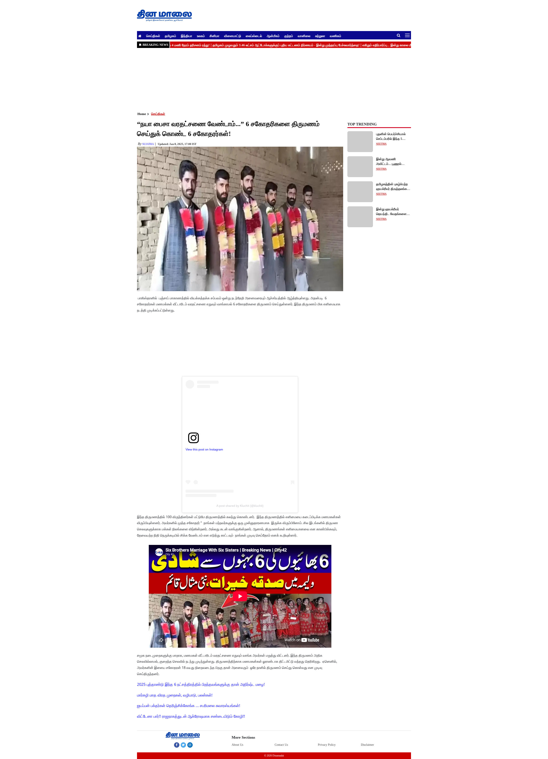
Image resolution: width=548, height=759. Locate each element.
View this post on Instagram (204, 449)
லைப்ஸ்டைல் (254, 36)
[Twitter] (183, 744)
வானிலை (304, 36)
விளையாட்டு (232, 36)
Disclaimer (367, 744)
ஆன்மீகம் (273, 36)
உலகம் (201, 36)
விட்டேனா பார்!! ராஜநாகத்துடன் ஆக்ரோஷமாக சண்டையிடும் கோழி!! (191, 716)
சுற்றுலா (320, 36)
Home (141, 114)
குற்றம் (288, 36)
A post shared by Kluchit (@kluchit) (240, 505)
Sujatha (148, 144)
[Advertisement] (265, 79)
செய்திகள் (153, 36)
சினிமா (214, 36)
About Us (237, 744)
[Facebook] (176, 744)
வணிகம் (335, 36)
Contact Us (281, 744)
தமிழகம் (170, 36)
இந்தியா (186, 36)
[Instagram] (190, 744)
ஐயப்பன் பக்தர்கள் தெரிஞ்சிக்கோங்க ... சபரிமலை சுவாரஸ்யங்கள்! (188, 705)
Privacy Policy (327, 744)
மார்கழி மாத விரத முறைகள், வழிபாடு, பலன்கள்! (175, 695)
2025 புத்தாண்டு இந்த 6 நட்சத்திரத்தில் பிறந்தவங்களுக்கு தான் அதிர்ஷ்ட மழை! (201, 684)
